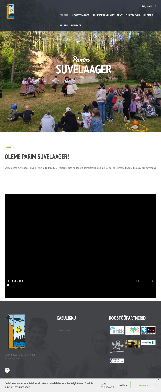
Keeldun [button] (122, 385)
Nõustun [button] (143, 385)
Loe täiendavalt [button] (107, 385)
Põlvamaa (64, 330)
